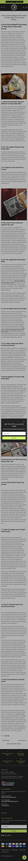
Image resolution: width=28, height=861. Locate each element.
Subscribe (14, 438)
